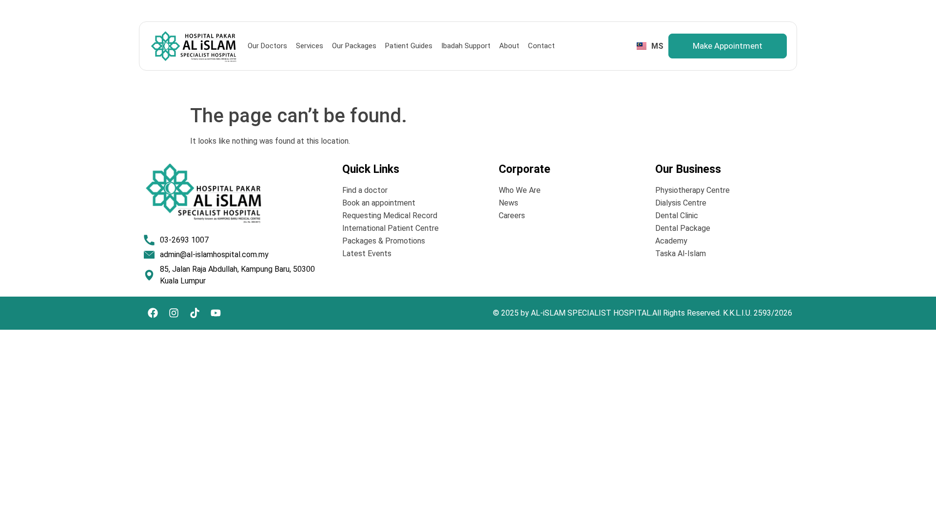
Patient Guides (408, 45)
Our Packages (354, 45)
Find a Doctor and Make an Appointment (728, 9)
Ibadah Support (465, 45)
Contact (541, 45)
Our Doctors (267, 45)
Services (309, 45)
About (509, 45)
